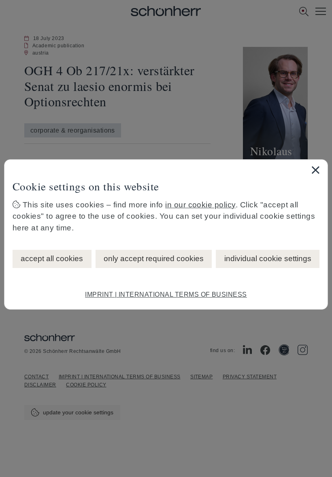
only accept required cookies (154, 258)
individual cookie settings (267, 258)
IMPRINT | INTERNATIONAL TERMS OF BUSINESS (166, 294)
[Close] (315, 170)
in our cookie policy (200, 205)
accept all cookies (52, 258)
